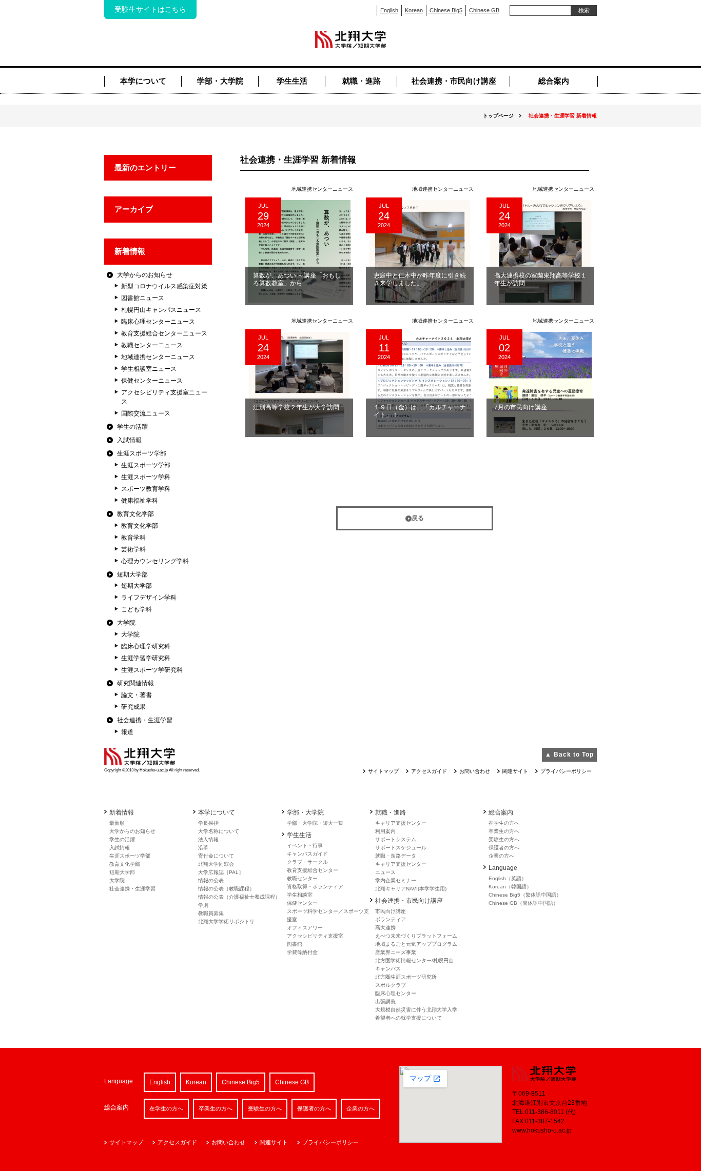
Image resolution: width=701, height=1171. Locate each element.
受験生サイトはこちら (150, 9)
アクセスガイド (429, 771)
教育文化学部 (135, 514)
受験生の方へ (504, 839)
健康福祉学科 (139, 500)
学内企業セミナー (395, 880)
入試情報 (129, 440)
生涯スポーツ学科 (145, 477)
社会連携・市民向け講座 (454, 80)
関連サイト (515, 771)
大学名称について (218, 831)
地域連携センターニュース (158, 357)
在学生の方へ (504, 823)
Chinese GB (484, 10)
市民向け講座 (390, 911)
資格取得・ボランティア (315, 886)
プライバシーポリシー (566, 771)
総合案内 (553, 80)
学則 (203, 905)
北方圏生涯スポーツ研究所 (406, 977)
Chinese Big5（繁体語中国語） (525, 895)
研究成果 (133, 706)
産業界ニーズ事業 (395, 952)
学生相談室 (300, 895)
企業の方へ (501, 856)
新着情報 (129, 251)
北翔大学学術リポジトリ (226, 921)
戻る (418, 518)
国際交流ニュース (145, 413)
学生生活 (292, 80)
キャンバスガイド (307, 854)
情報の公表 (211, 880)
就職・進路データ (395, 856)
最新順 (117, 823)
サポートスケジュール (400, 847)
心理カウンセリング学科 (155, 561)
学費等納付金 (302, 952)
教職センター (302, 878)
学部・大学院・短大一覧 (315, 823)
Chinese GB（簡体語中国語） (523, 903)
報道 (127, 732)
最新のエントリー (145, 167)
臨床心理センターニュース (158, 321)
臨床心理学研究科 (145, 646)
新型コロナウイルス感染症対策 (164, 286)
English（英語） (508, 878)
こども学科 (136, 609)
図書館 (294, 944)
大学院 (126, 622)
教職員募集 (211, 913)
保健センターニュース (152, 380)
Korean (414, 10)
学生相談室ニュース (149, 368)
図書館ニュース (142, 298)
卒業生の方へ (504, 831)
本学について (143, 80)
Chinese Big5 (446, 10)
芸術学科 (133, 549)
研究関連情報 (135, 683)
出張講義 (385, 1001)
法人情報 (208, 839)
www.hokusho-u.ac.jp (542, 1130)
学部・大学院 (220, 80)
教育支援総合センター (312, 870)
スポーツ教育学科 (145, 488)
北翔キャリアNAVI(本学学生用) (410, 888)
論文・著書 (136, 695)
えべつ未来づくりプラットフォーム (416, 936)
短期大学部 (132, 574)
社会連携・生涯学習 (144, 720)
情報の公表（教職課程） (226, 888)
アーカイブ (133, 209)
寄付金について (216, 856)
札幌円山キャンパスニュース (161, 309)
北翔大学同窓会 (216, 864)
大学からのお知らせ (144, 275)
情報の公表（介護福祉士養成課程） (239, 897)
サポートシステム (395, 839)
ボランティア (390, 919)
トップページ (498, 115)
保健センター (302, 903)
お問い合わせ (474, 771)
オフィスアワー (305, 927)
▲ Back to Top (569, 754)
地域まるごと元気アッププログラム (416, 944)
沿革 (203, 847)
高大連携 (385, 927)
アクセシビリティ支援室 (315, 936)
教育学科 (133, 537)
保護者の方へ (504, 847)
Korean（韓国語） (510, 886)
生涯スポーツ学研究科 (152, 669)
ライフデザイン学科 (149, 597)
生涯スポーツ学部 (141, 453)
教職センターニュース (152, 345)
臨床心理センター (395, 993)
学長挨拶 (208, 823)
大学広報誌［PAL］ (221, 872)
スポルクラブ (390, 985)
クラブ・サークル (307, 862)
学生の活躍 (132, 426)
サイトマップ (383, 771)
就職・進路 (361, 80)
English (389, 10)
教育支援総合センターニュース (164, 333)
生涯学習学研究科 (145, 658)
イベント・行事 (305, 845)
